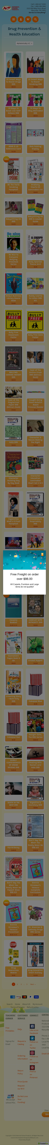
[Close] (42, 554)
